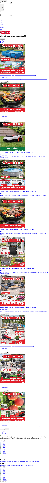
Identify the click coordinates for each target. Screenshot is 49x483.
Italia (4, 447)
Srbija (4, 452)
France (4, 445)
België (4, 467)
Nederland (4, 449)
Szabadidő (35, 461)
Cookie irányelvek (14, 465)
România (4, 451)
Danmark (4, 443)
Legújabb (1, 457)
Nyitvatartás (8, 457)
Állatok (32, 461)
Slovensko (5, 454)
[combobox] (6, 3)
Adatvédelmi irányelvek (8, 465)
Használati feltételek (20, 465)
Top (3, 457)
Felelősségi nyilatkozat (26, 465)
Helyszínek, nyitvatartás (4, 41)
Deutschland (5, 442)
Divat (24, 461)
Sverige (4, 453)
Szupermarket (2, 461)
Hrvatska (4, 446)
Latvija (4, 448)
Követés (6, 82)
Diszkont (38, 461)
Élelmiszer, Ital (7, 461)
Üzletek (5, 457)
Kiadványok (2, 40)
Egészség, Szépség (19, 461)
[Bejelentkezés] (0, 11)
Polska (4, 450)
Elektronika (14, 461)
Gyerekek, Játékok (28, 461)
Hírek (1, 465)
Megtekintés (2, 82)
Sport (23, 461)
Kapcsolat (31, 465)
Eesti (4, 444)
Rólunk (1, 42)
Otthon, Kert (11, 461)
